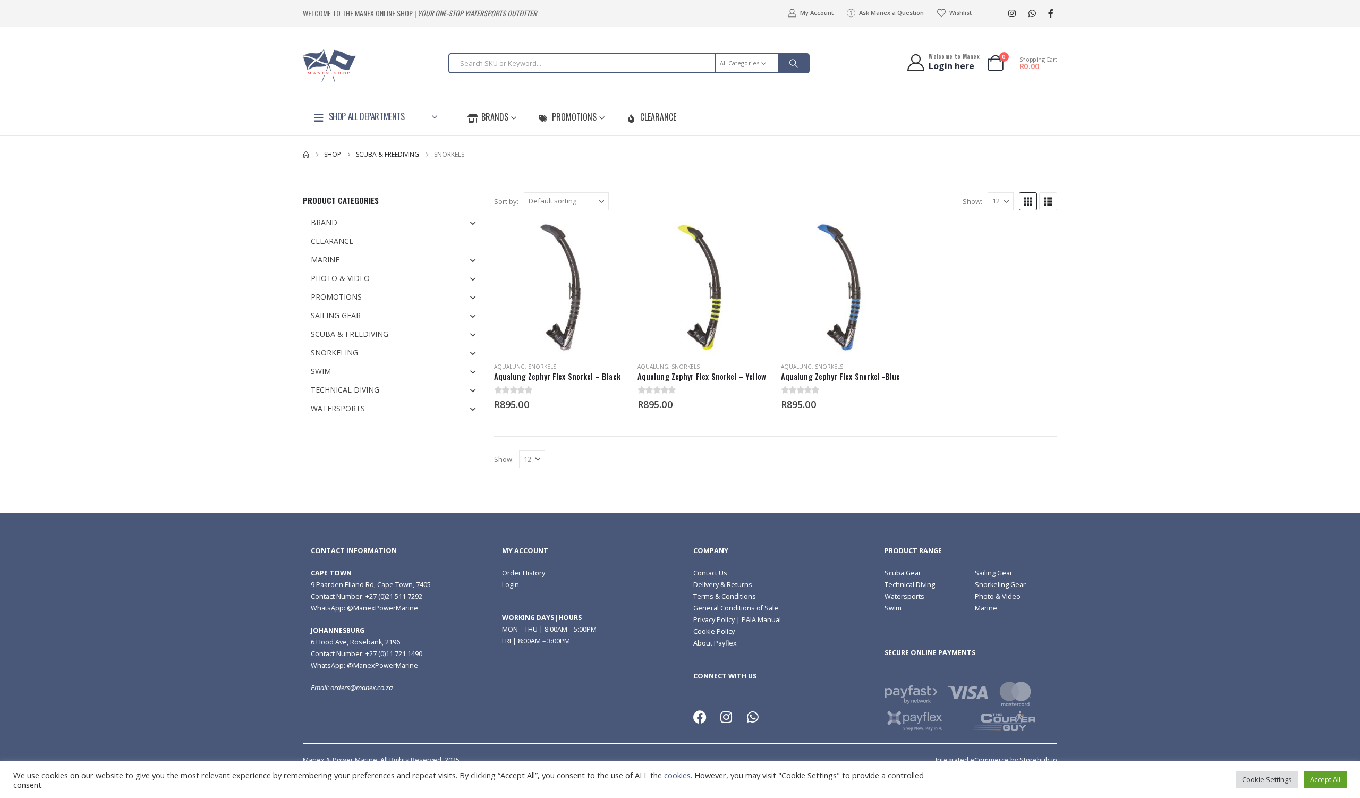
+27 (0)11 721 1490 (394, 653)
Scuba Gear (903, 573)
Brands (494, 117)
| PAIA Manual (758, 619)
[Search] (794, 63)
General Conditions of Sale (735, 608)
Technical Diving (910, 584)
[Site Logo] (329, 65)
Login (510, 584)
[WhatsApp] (1032, 13)
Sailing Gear (994, 573)
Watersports (904, 596)
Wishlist (960, 12)
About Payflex (715, 643)
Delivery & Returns (722, 584)
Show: (972, 201)
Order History (523, 573)
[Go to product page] (560, 287)
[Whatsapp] (753, 716)
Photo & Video (998, 596)
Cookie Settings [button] (1267, 779)
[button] (1028, 201)
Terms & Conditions (724, 596)
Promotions (574, 117)
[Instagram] (1011, 13)
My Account (816, 12)
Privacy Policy (714, 619)
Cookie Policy (714, 631)
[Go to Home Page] (306, 154)
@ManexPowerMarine (382, 608)
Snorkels (542, 366)
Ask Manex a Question (891, 12)
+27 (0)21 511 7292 (394, 596)
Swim (893, 608)
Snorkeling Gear (1000, 584)
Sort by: (506, 201)
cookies (677, 775)
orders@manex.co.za (361, 687)
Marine (986, 608)
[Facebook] (1050, 13)
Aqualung (509, 366)
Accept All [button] (1325, 779)
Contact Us (710, 573)
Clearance (658, 117)
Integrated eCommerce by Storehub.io (996, 760)
